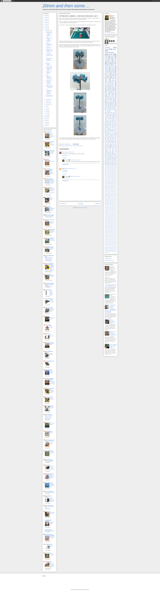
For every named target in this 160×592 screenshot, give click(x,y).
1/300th (112, 71)
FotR (106, 134)
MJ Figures (110, 223)
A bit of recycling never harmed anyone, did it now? (113, 346)
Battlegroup (107, 64)
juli (46, 106)
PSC (109, 76)
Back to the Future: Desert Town (49, 64)
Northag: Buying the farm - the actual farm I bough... (49, 69)
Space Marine (108, 183)
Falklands (106, 213)
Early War (107, 73)
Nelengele (113, 177)
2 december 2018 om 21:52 (75, 176)
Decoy (107, 155)
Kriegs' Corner (48, 422)
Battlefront (107, 96)
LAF (108, 74)
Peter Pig (112, 93)
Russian (71, 145)
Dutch (106, 118)
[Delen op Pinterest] (78, 144)
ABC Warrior (113, 193)
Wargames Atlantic (109, 186)
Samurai (111, 139)
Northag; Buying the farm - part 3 (49, 55)
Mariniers (113, 176)
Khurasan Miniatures (49, 491)
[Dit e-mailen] (73, 144)
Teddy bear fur (108, 244)
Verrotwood (112, 104)
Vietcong (106, 153)
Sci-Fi (106, 58)
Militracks (115, 225)
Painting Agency (48, 274)
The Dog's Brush (48, 431)
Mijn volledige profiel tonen (110, 32)
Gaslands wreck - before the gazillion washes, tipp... (49, 34)
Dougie (109, 172)
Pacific (110, 124)
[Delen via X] (75, 144)
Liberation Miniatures (111, 160)
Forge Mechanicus (49, 450)
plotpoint (106, 252)
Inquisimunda (107, 98)
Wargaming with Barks (49, 141)
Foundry (113, 156)
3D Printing (112, 70)
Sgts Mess (110, 241)
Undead (106, 86)
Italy (106, 175)
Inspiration (113, 220)
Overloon (106, 229)
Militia (115, 88)
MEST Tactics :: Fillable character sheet (51, 293)
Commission (107, 144)
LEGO (114, 175)
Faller (110, 213)
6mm (113, 63)
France (106, 215)
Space (114, 241)
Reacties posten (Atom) (82, 207)
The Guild (114, 76)
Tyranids (112, 119)
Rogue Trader (108, 94)
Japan (110, 221)
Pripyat (113, 148)
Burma (106, 205)
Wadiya (112, 82)
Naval (106, 104)
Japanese (114, 98)
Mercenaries (107, 225)
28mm (107, 49)
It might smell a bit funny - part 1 (49, 72)
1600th (110, 190)
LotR (106, 223)
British (113, 74)
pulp (105, 83)
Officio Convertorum (49, 342)
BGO (115, 90)
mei (47, 107)
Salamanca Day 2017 (49, 461)
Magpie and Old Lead (49, 150)
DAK (105, 172)
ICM (115, 219)
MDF (108, 63)
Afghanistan (67, 145)
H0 (106, 113)
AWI (108, 194)
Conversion (107, 59)
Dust (112, 172)
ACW (105, 194)
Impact (110, 220)
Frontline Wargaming (112, 215)
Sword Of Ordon (48, 561)
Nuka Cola (106, 178)
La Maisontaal (112, 113)
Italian (115, 159)
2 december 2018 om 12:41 (71, 168)
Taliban (106, 119)
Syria (107, 163)
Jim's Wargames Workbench (48, 132)
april (47, 109)
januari (47, 113)
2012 (46, 123)
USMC (106, 164)
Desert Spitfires (113, 155)
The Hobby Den (112, 141)
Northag (112, 75)
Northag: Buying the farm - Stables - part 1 (49, 60)
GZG (109, 134)
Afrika (108, 78)
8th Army (114, 154)
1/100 (107, 154)
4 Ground (108, 192)
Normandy (107, 84)
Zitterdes (110, 251)
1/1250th (110, 188)
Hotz (111, 158)
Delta (111, 211)
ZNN (106, 251)
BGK (106, 85)
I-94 (114, 135)
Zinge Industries (114, 187)
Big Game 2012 (110, 101)
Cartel (110, 206)
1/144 (114, 188)
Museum (115, 226)
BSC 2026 (113, 105)
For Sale (113, 214)
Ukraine (109, 248)
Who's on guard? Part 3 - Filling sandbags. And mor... (49, 39)
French (115, 174)
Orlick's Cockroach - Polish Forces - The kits (113, 321)
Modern (112, 58)
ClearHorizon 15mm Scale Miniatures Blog (49, 535)
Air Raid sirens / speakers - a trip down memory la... (49, 82)
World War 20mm (48, 529)
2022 (46, 22)
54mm (109, 193)
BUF (108, 143)
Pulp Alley (107, 110)
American (106, 117)
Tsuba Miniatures (48, 482)
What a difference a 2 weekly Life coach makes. (49, 77)
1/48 (105, 189)
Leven (106, 114)
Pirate (110, 180)
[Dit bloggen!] (74, 144)
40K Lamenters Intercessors (52, 143)
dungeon (114, 251)
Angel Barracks (108, 196)
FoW (115, 213)
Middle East (112, 109)
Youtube (115, 250)
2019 (46, 27)
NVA (109, 227)
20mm (63, 145)
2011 (46, 125)
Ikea (114, 158)
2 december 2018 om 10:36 (69, 152)
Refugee (106, 149)
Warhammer (107, 112)
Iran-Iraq (114, 102)
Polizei (114, 180)
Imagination (107, 159)
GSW (108, 216)
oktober (47, 101)
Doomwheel (108, 145)
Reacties (65, 157)
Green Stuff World (113, 216)
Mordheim (112, 67)
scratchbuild (107, 116)
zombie (111, 120)
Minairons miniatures (49, 214)
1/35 (110, 154)
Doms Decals (112, 117)
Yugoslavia (107, 105)
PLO (114, 179)
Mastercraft (108, 224)
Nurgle (106, 124)
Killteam (106, 88)
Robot (110, 162)
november (48, 99)
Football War (108, 214)
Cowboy (111, 208)
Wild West (106, 250)
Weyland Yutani (112, 249)
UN (106, 248)
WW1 (110, 153)
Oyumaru (106, 147)
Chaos (115, 127)
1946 (113, 190)
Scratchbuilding (79, 145)
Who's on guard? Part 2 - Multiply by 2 (49, 44)
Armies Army (47, 465)
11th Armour (110, 189)
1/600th (106, 68)
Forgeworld (111, 174)
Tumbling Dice (109, 90)
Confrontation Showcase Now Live (52, 152)
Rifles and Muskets (49, 405)
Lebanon (112, 103)
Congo (114, 207)
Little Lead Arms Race (49, 238)
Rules (114, 181)
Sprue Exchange (107, 242)
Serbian (106, 240)
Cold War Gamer (48, 414)
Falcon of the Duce (112, 212)
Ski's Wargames (48, 197)
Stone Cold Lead (48, 369)
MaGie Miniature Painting (48, 496)
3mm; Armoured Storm (112, 191)
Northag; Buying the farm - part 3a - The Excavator (49, 51)
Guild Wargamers (108, 258)
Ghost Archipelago (108, 157)
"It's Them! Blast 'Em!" (49, 361)
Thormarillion (111, 185)
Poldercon (114, 99)
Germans (113, 134)
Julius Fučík (114, 221)
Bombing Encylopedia (49, 286)
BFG (111, 88)
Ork (105, 76)
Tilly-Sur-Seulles (108, 111)
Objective (106, 146)
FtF (105, 216)
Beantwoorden (64, 155)
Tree (114, 163)
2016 (46, 116)
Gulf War (106, 218)
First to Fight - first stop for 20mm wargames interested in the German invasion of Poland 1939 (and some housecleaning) (110, 308)
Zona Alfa (109, 62)
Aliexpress (114, 195)
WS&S (115, 185)
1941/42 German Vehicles (49, 530)
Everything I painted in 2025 (52, 249)
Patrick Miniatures (113, 147)
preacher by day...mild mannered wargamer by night (49, 440)
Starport (112, 242)
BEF (115, 142)
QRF (105, 181)
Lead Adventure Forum (109, 260)
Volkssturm (106, 249)
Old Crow (110, 178)
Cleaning (110, 207)
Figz (114, 173)
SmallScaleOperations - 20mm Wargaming (49, 379)
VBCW (113, 126)
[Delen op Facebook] (77, 144)
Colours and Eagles (49, 246)
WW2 (106, 55)
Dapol (114, 210)
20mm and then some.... (66, 5)
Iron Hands (106, 221)
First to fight (112, 132)
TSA (108, 184)
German (112, 55)
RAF (108, 181)
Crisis (113, 96)
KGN (113, 87)
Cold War (114, 77)
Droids (106, 97)
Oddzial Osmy (112, 146)
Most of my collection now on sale (52, 300)
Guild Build (107, 158)
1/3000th (113, 116)
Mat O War (113, 224)
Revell (111, 181)
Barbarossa (110, 81)
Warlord (110, 164)
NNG (107, 227)
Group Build (111, 72)
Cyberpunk (112, 129)
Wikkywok (114, 186)
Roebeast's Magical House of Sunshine (49, 264)
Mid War (108, 91)
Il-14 (106, 220)
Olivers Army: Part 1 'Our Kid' (52, 513)
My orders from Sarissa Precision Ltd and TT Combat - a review (113, 333)
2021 (46, 24)
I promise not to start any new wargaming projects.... (49, 284)
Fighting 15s (111, 173)
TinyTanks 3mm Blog (49, 388)
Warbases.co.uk (113, 86)
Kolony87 (110, 175)
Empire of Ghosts (48, 307)
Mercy (111, 225)
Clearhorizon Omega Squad (52, 523)
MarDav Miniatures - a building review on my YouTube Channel (49, 258)
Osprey (110, 179)
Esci (106, 173)
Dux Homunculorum (49, 473)
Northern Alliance (107, 228)
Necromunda (110, 92)
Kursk (108, 99)
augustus (48, 104)
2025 (46, 17)
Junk (108, 103)
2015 (46, 118)
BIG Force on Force (49, 397)
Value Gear (113, 248)
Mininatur (111, 226)
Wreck (108, 77)
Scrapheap (109, 182)
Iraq (109, 118)
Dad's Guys (47, 333)
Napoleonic (113, 227)
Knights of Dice (111, 222)
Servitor (106, 241)
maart (47, 111)
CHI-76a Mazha (111, 205)
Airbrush (107, 195)
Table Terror (47, 206)
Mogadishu (107, 161)
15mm (110, 54)
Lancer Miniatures (107, 176)
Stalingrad (113, 183)
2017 (46, 115)
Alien (111, 195)
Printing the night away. (112, 267)
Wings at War (108, 187)
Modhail (63, 168)
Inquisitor (112, 85)
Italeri (112, 83)
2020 (46, 25)
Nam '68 (114, 91)
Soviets (113, 78)
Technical (106, 185)
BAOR (112, 142)
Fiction (113, 123)
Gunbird (66, 176)
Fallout (113, 65)
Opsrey (114, 228)
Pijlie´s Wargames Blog (50, 229)
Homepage (80, 203)
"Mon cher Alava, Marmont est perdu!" (49, 460)
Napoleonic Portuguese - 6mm (52, 222)
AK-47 (106, 57)
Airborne (115, 194)
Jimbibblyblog (48, 324)
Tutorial (112, 95)
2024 (46, 18)
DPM (111, 210)
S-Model (114, 124)
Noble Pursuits (48, 289)
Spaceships (108, 140)
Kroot (115, 222)
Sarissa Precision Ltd (109, 66)
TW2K (111, 163)
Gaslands (107, 82)
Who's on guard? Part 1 (49, 47)
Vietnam (106, 70)
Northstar (110, 114)
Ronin (113, 149)
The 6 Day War (109, 246)
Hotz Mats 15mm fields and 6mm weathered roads (111, 285)
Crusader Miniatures (111, 209)
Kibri (106, 222)
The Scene (107, 142)
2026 (46, 15)
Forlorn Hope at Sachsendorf (110, 133)
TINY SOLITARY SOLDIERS (48, 521)
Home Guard (114, 218)
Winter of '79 (47, 511)
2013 (46, 122)
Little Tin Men (48, 553)
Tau (114, 184)
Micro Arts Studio (107, 177)
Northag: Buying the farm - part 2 (49, 96)
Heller (110, 218)
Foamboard (108, 156)
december (48, 30)
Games (112, 97)
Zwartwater (107, 120)
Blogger (87, 589)
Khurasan (113, 145)
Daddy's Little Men (49, 298)
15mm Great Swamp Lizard (50, 492)
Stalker (112, 57)
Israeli (107, 109)
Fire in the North (113, 112)
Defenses (114, 130)
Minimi (107, 226)
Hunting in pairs (108, 219)
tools (114, 164)
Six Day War (114, 182)
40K (113, 84)
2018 (46, 29)
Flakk (113, 213)
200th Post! (107, 277)
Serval (114, 240)
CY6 (108, 87)
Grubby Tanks (107, 135)
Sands (115, 139)
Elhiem (115, 172)
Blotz (113, 143)
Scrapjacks (113, 115)
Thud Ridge (114, 247)
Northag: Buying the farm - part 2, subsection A (49, 87)
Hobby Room (107, 102)
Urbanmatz (107, 126)
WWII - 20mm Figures (49, 505)
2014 (46, 120)
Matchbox (113, 118)
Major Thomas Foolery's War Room (49, 169)
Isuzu (112, 159)
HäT (113, 219)
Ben (63, 152)
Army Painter (114, 196)
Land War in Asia (48, 544)
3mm (115, 62)
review (106, 79)
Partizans (106, 93)
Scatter (112, 68)
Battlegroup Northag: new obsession (52, 231)
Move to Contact (48, 187)
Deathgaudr (106, 211)
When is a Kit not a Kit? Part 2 (52, 318)
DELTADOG (106, 210)
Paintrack (106, 180)
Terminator (107, 245)
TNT (106, 72)
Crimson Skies (113, 144)
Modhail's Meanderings (47, 160)
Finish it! (106, 174)
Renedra (106, 139)
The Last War (112, 125)
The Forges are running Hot (52, 452)
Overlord (110, 229)
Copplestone (107, 208)
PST (114, 229)
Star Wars (114, 162)
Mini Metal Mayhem (49, 178)
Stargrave (114, 73)
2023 (46, 20)
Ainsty (111, 194)
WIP (115, 60)
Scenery (74, 145)
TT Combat (113, 110)
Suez (109, 243)
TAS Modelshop (114, 243)
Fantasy (108, 123)
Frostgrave (107, 71)
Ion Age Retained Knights (51, 371)
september (48, 102)
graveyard (114, 153)
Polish (108, 148)
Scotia (106, 182)
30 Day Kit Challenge (111, 100)
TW (111, 184)
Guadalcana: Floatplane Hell (110, 217)
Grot (114, 157)
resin (107, 188)
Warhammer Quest (108, 127)
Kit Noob (47, 316)
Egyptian (108, 131)
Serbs (110, 240)
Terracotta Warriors (113, 245)
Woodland (111, 250)
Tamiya (107, 125)
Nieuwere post (62, 203)
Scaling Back (52, 161)
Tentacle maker (114, 244)
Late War (107, 75)
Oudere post (98, 203)
